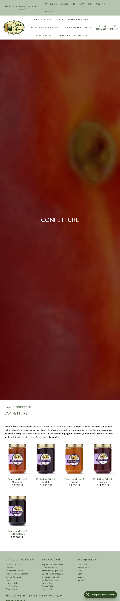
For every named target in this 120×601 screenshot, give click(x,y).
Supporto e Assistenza (52, 564)
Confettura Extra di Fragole (102, 480)
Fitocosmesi (80, 35)
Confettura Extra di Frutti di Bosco (17, 532)
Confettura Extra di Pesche (74, 480)
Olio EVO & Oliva (42, 19)
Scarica (100, 4)
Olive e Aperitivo (72, 27)
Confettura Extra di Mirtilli (45, 480)
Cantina (60, 19)
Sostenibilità (68, 4)
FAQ (81, 4)
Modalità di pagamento (52, 570)
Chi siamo (51, 4)
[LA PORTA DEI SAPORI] (14, 27)
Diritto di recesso (50, 580)
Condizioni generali (50, 577)
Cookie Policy (48, 586)
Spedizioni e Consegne (52, 573)
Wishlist (50, 11)
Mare (88, 27)
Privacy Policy (48, 583)
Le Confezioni (62, 35)
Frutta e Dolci (43, 35)
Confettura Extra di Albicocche (17, 480)
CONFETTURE (23, 407)
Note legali (47, 589)
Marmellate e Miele (78, 19)
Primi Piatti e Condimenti (45, 27)
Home (8, 407)
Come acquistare (50, 567)
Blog (90, 4)
